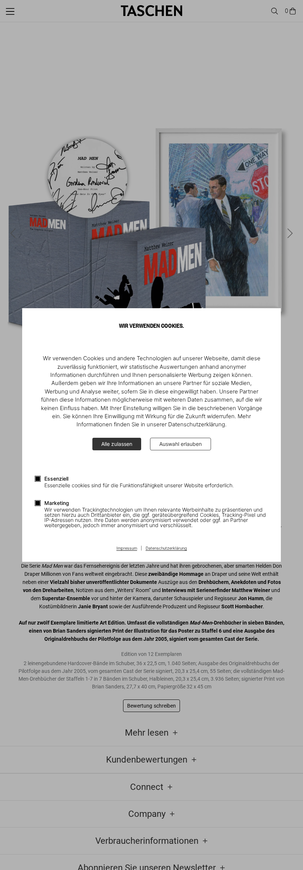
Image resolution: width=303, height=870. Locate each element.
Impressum (126, 548)
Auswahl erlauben (180, 444)
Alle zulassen (116, 444)
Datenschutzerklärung (166, 548)
